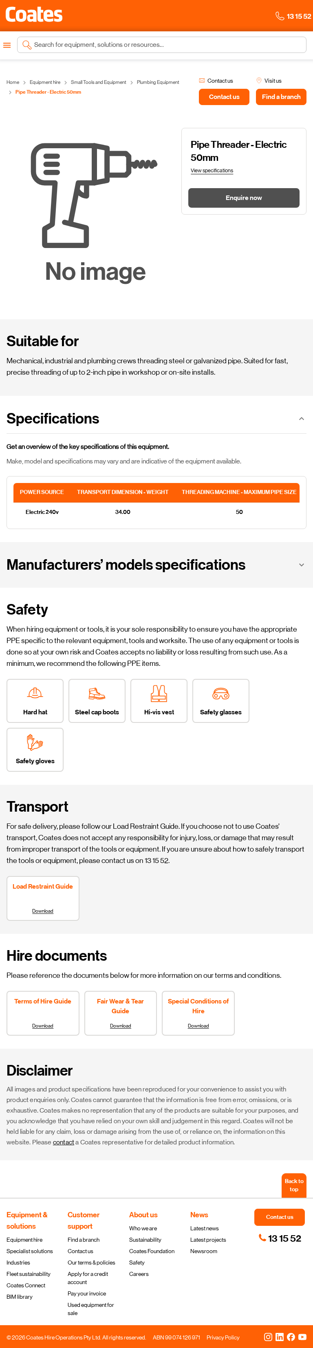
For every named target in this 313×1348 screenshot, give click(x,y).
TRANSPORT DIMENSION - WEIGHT (123, 492)
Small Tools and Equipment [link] (98, 82)
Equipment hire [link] (45, 82)
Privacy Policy (223, 1337)
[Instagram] (268, 1336)
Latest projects (208, 1239)
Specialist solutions (30, 1251)
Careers (139, 1274)
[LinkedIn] (280, 1336)
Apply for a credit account (88, 1278)
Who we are (143, 1228)
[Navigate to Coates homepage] (34, 15)
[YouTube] (302, 1336)
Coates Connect (26, 1285)
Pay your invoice (87, 1293)
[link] (279, 1238)
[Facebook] (291, 1336)
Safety (137, 1262)
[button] (34, 14)
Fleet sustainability (29, 1274)
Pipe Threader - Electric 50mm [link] (48, 92)
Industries (18, 1262)
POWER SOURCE (42, 492)
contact (63, 1142)
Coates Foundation (151, 1251)
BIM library (20, 1296)
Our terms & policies (91, 1262)
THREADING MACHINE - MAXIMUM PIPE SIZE (239, 492)
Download (42, 911)
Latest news (204, 1228)
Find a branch (83, 1239)
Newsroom (203, 1251)
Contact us (80, 1251)
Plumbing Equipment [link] (158, 82)
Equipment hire (24, 1239)
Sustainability (145, 1239)
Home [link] (13, 82)
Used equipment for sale (91, 1309)
